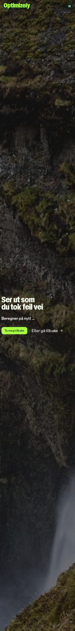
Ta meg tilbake (14, 330)
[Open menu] (69, 6)
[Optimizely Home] (16, 6)
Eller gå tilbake (45, 331)
